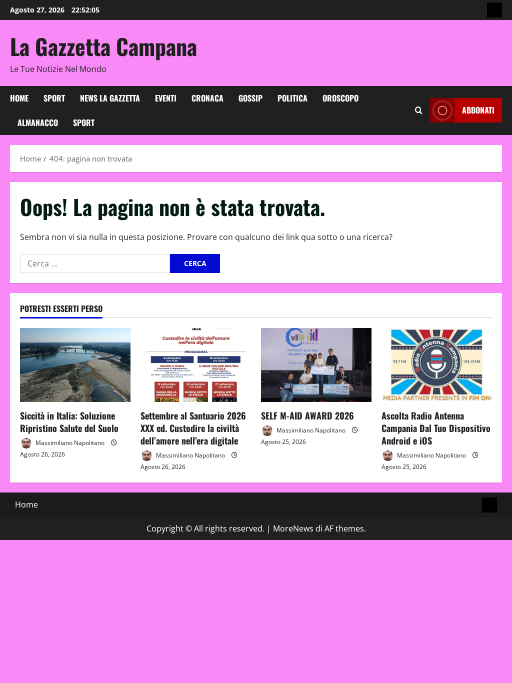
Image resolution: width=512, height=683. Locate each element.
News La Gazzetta (110, 98)
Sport (54, 98)
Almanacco (38, 122)
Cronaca (208, 98)
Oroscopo (340, 98)
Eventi (165, 98)
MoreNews (293, 528)
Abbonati (478, 110)
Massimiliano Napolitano (69, 442)
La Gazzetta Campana (103, 46)
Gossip (250, 98)
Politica (293, 98)
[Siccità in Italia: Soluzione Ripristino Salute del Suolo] (75, 365)
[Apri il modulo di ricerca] (418, 110)
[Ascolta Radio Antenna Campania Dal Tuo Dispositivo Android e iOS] (437, 365)
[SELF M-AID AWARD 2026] (316, 365)
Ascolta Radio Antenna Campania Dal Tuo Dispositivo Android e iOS (436, 428)
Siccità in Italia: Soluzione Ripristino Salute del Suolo (69, 421)
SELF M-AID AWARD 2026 (307, 415)
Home (19, 98)
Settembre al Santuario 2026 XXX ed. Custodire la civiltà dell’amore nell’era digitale (193, 428)
